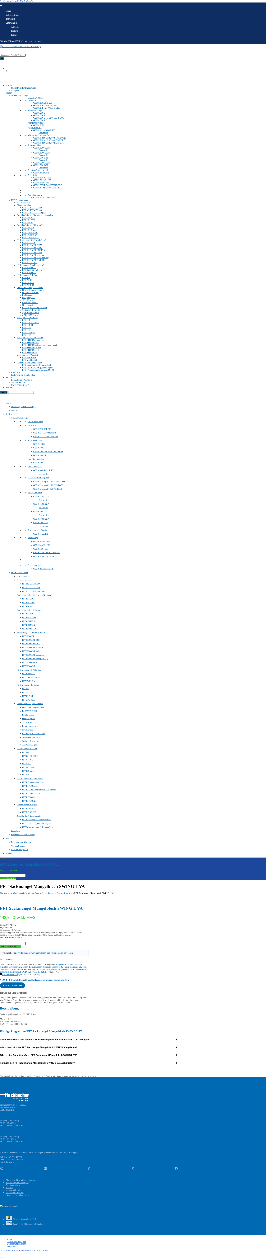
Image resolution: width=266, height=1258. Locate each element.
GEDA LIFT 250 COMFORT (46, 108)
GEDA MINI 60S (41, 183)
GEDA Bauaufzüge (19, 95)
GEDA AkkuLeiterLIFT (44, 130)
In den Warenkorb (8, 878)
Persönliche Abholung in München (28, 1224)
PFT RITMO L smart (31, 347)
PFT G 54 (26, 335)
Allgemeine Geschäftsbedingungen (21, 1180)
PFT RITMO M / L (30, 350)
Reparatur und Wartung (21, 380)
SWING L (35, 972)
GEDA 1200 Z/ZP (41, 148)
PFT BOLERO (29, 357)
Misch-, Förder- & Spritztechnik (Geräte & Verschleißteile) (58, 969)
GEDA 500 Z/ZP (40, 165)
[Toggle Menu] (1, 5)
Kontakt (9, 387)
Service (9, 377)
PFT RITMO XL (29, 352)
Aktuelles (15, 27)
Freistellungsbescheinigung (17, 1182)
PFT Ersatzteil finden (12, 985)
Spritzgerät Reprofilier (32, 310)
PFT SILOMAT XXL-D (33, 260)
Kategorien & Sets (78, 967)
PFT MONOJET (29, 360)
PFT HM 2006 (28, 220)
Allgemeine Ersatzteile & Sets (59, 893)
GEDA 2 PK (39, 125)
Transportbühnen (35, 145)
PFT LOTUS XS (29, 235)
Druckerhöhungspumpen (33, 290)
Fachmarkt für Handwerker (23, 375)
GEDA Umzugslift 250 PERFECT (48, 143)
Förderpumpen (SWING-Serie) (30, 265)
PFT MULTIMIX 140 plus (34, 212)
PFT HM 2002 (28, 217)
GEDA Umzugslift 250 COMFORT (49, 140)
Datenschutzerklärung (16, 1244)
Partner (14, 35)
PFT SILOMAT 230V (32, 245)
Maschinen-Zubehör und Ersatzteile (28, 893)
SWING (25, 972)
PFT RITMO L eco (30, 342)
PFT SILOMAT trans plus (33, 255)
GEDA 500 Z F (40, 120)
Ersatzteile (43, 133)
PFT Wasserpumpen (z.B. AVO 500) (38, 370)
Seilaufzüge (33, 175)
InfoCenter (10, 19)
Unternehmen (11, 23)
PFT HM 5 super (29, 230)
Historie (14, 31)
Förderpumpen (35, 967)
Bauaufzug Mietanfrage (10, 395)
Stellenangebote (12, 15)
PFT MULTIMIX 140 (32, 210)
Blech (25, 967)
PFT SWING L (29, 267)
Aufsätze (4, 967)
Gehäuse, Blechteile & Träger (56, 967)
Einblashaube (28, 295)
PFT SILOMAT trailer (32, 252)
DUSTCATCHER (30, 292)
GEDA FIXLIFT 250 (42, 103)
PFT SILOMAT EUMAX (33, 250)
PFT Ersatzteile (23, 202)
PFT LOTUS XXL (30, 237)
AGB (9, 1239)
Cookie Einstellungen (16, 1241)
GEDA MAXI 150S (42, 178)
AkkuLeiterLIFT (35, 128)
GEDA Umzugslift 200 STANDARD (49, 138)
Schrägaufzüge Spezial (38, 170)
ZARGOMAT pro (30, 315)
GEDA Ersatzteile (36, 98)
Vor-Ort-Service (18, 382)
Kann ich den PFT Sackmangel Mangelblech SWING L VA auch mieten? (88, 1063)
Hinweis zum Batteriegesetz (18, 1195)
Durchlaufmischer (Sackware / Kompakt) (35, 215)
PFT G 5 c (26, 327)
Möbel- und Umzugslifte (38, 135)
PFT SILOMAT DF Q (32, 247)
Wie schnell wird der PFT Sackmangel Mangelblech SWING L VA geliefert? (88, 1047)
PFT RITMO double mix (33, 340)
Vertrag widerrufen (14, 1190)
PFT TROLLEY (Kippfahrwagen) (37, 367)
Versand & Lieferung (15, 1192)
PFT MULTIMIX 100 (32, 207)
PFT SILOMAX (29, 262)
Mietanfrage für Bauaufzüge (23, 88)
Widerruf (9, 1187)
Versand (8, 927)
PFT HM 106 (28, 227)
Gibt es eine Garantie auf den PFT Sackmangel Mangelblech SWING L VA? (88, 1055)
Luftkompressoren (30, 302)
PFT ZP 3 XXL (29, 285)
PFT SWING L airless (32, 270)
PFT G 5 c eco (28, 330)
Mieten (9, 85)
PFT (57, 972)
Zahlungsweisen (13, 1185)
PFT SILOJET (28, 242)
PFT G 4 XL (28, 325)
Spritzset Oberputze (30, 312)
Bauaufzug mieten (8, 75)
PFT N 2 (26, 277)
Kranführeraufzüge (36, 123)
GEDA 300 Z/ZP (40, 158)
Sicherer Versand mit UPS (24, 1219)
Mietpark (15, 90)
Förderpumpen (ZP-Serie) (28, 275)
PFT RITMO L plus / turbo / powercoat (39, 345)
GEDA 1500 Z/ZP (41, 153)
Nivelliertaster (28, 305)
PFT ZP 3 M (27, 280)
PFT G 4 (26, 320)
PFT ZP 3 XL (28, 282)
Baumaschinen (15, 967)
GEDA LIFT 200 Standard (45, 105)
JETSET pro (27, 300)
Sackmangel (15, 972)
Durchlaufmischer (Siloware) (29, 225)
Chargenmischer (24, 205)
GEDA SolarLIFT (41, 173)
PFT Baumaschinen (19, 200)
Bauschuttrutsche (35, 195)
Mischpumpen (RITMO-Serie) (30, 337)
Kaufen (9, 93)
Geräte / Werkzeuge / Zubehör (30, 287)
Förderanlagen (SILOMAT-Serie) (31, 240)
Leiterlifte (32, 100)
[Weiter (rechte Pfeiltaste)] (3, 1257)
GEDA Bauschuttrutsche (44, 197)
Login (8, 11)
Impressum (11, 1246)
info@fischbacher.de (9, 1162)
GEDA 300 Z (39, 115)
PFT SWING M (29, 272)
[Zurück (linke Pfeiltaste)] (1, 1257)
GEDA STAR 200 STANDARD (47, 185)
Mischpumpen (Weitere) (27, 355)
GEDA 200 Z (39, 113)
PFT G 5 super (28, 332)
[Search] (2, 58)
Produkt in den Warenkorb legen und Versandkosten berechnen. (45, 953)
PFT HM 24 (27, 222)
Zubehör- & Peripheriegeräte (29, 362)
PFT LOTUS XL (30, 232)
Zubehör (44, 972)
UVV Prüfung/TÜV (20, 385)
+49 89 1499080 (15, 1157)
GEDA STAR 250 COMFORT (47, 188)
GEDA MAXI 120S (42, 180)
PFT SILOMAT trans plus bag (35, 257)
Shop (2, 78)
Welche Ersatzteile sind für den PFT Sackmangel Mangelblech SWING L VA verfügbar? (88, 1039)
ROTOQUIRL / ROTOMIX (34, 307)
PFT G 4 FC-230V (30, 322)
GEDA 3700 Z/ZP (41, 163)
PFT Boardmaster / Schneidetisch (36, 365)
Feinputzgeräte (28, 297)
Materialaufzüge (35, 110)
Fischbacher (5, 893)
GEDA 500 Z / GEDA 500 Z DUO (49, 118)
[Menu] (1, 398)
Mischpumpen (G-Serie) (27, 317)
